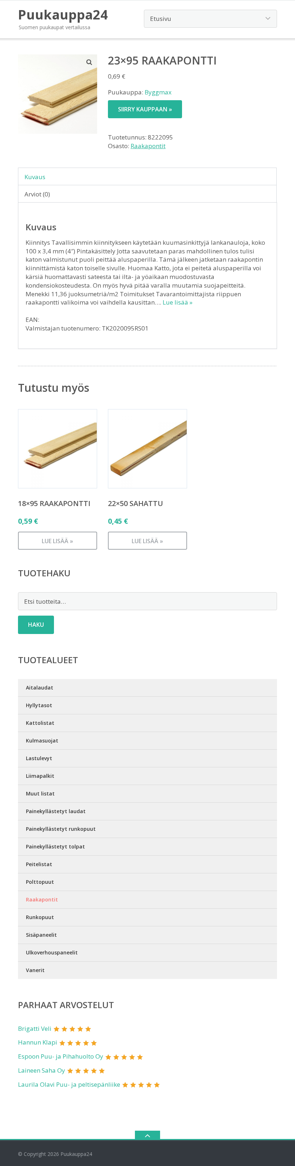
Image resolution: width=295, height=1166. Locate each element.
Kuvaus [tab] (34, 177)
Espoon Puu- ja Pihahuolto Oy (60, 1056)
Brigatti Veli (34, 1028)
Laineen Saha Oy (41, 1070)
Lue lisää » (177, 302)
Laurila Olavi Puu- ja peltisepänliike (69, 1084)
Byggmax (158, 92)
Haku (36, 625)
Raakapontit (148, 146)
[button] (89, 62)
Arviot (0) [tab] (37, 194)
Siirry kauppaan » (145, 109)
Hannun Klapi (37, 1042)
